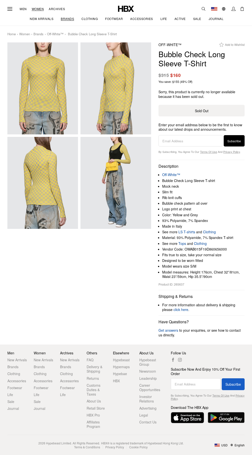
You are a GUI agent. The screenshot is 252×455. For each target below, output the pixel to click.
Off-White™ (55, 34)
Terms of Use (208, 152)
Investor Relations (146, 398)
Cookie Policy (138, 447)
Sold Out (201, 110)
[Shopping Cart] (242, 8)
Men (23, 8)
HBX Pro (93, 415)
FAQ (90, 360)
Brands (38, 34)
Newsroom (147, 371)
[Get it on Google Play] (226, 417)
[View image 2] (115, 88)
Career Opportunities (149, 387)
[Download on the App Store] (187, 417)
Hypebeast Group (147, 362)
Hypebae (120, 373)
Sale (10, 401)
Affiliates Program (93, 424)
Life (10, 394)
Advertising (148, 408)
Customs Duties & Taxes (93, 390)
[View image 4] (115, 183)
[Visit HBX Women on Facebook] (173, 360)
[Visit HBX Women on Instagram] (180, 360)
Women (38, 8)
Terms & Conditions (87, 447)
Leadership (148, 378)
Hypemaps (121, 366)
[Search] (203, 8)
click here (180, 309)
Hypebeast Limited (58, 443)
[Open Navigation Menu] (9, 8)
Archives (57, 8)
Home (11, 34)
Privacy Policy (231, 152)
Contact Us (148, 422)
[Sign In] (233, 8)
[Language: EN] (224, 8)
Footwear (14, 387)
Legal (143, 415)
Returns (93, 378)
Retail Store (96, 408)
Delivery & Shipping (94, 368)
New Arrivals (17, 360)
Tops (182, 243)
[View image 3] (42, 183)
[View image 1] (42, 88)
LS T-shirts (186, 231)
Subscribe (234, 141)
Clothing (209, 231)
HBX (116, 381)
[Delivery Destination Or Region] (214, 8)
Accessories (16, 381)
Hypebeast (121, 360)
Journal (13, 408)
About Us (94, 401)
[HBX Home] (126, 8)
